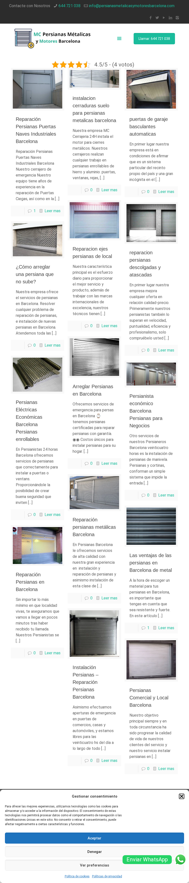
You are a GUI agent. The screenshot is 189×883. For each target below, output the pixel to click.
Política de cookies (77, 876)
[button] (181, 796)
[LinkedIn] (170, 18)
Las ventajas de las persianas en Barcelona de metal (150, 563)
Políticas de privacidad (107, 876)
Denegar (94, 852)
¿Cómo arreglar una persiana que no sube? (35, 274)
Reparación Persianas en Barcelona (30, 582)
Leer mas (53, 211)
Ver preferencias (94, 865)
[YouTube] (164, 18)
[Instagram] (177, 18)
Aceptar (94, 838)
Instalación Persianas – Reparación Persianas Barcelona (85, 682)
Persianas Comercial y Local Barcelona (148, 698)
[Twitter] (157, 18)
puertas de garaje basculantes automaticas (148, 126)
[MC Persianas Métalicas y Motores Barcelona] (53, 38)
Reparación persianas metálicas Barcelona (94, 527)
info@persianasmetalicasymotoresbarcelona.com (131, 5)
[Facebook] (150, 18)
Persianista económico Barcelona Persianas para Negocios (145, 410)
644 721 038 (69, 5)
